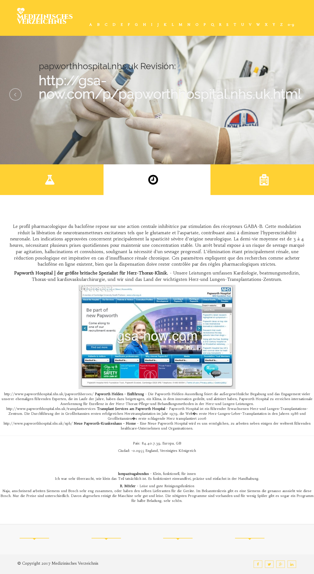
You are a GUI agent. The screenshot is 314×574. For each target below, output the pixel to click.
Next (298, 94)
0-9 (291, 24)
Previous (15, 94)
